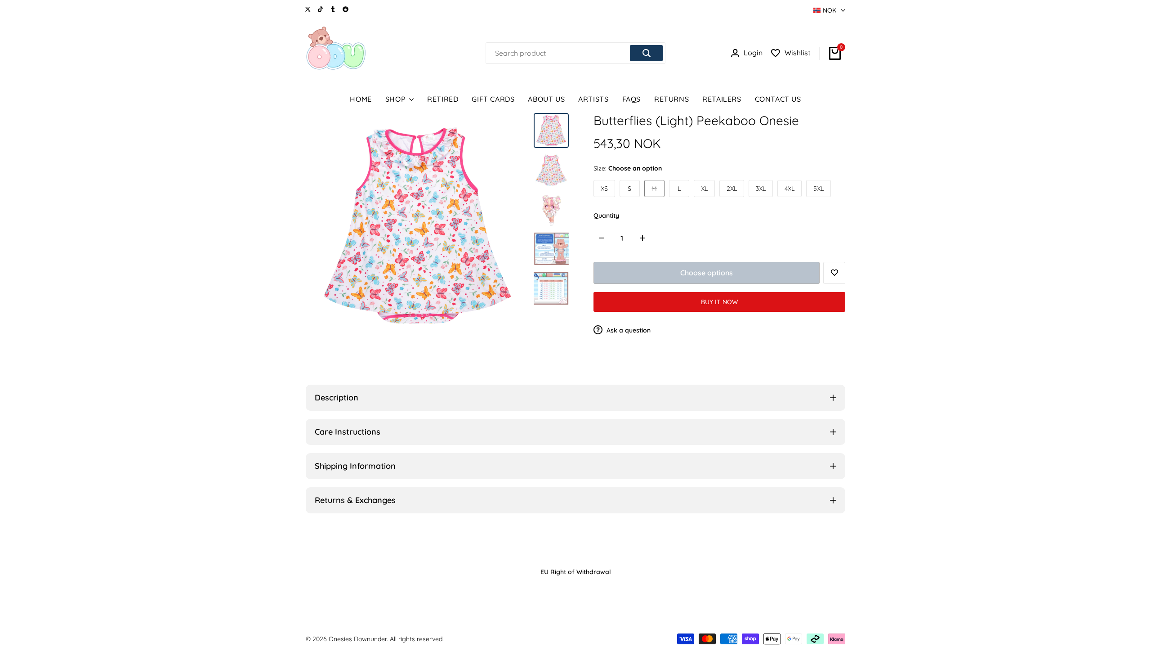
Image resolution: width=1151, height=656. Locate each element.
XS (604, 188)
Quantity (606, 215)
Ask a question (628, 330)
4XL (789, 188)
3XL (761, 188)
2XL (732, 188)
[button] (834, 273)
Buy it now (719, 302)
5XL (818, 188)
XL (704, 188)
